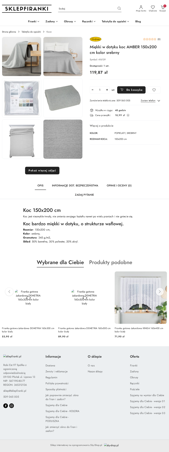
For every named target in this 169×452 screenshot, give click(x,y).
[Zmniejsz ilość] (92, 89)
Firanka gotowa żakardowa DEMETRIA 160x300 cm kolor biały (28, 330)
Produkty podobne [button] (110, 262)
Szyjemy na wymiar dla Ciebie (147, 395)
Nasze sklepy (95, 371)
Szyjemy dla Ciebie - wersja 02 (147, 407)
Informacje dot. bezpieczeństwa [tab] (75, 185)
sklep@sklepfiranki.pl (14, 391)
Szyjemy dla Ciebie (56, 405)
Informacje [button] (53, 356)
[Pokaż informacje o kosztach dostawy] (128, 115)
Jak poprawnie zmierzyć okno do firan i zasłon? (62, 397)
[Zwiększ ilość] (106, 89)
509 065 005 (11, 397)
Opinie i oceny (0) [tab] (119, 185)
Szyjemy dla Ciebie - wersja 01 (147, 401)
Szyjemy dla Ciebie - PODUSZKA (57, 419)
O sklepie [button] (95, 356)
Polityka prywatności (57, 383)
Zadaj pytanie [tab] (84, 195)
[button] (21, 56)
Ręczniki (134, 383)
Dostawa (50, 365)
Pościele (134, 389)
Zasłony (134, 371)
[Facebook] (5, 405)
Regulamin (51, 377)
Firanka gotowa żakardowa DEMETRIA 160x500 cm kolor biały (84, 330)
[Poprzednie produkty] (9, 292)
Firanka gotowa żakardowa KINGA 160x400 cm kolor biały (139, 330)
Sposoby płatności (56, 389)
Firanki (133, 365)
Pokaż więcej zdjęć (42, 170)
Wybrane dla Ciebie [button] (60, 262)
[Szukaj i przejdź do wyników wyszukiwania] (119, 8)
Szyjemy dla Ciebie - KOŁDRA (62, 411)
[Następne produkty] (160, 292)
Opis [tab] (40, 185)
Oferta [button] (134, 356)
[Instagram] (11, 405)
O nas (91, 365)
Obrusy (134, 377)
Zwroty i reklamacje (57, 371)
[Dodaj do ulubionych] (154, 90)
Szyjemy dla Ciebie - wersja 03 (147, 413)
